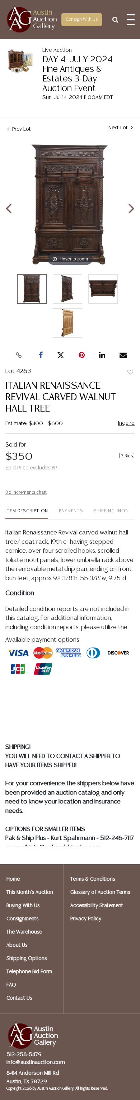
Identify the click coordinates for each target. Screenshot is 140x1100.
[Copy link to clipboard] (19, 355)
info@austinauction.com (35, 1062)
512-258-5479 (24, 1054)
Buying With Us (22, 905)
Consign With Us (82, 19)
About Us (16, 945)
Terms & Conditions (92, 879)
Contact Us (19, 998)
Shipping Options (26, 958)
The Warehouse (24, 932)
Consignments (22, 918)
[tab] (26, 514)
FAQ (11, 984)
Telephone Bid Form (29, 971)
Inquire (126, 423)
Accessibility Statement (96, 905)
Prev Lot (21, 129)
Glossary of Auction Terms (100, 892)
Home (13, 879)
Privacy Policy (85, 918)
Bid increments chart (26, 492)
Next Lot (118, 127)
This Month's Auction (29, 892)
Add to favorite (130, 372)
